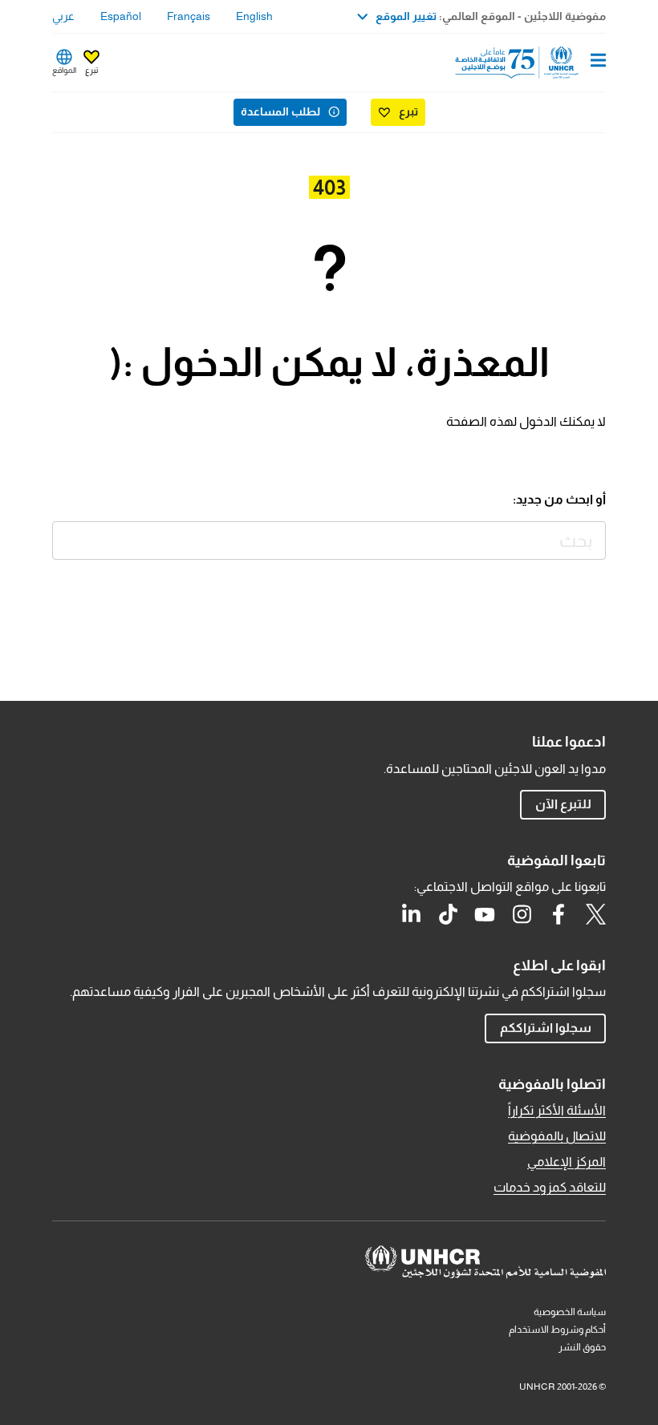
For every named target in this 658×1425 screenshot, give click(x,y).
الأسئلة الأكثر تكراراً (557, 1110)
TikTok (447, 914)
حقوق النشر (582, 1347)
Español (120, 16)
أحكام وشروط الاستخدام (557, 1329)
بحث (67, 537)
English (254, 16)
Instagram (521, 914)
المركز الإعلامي (566, 1161)
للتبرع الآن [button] (563, 804)
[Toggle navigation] (598, 61)
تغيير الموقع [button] (406, 16)
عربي (63, 16)
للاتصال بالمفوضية (557, 1136)
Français (188, 16)
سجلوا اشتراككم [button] (545, 1027)
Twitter (595, 914)
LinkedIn (410, 914)
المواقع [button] (64, 70)
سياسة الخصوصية (570, 1312)
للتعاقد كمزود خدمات (550, 1187)
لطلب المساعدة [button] (280, 111)
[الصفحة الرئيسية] (524, 62)
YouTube (484, 914)
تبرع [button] (91, 70)
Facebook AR (558, 914)
